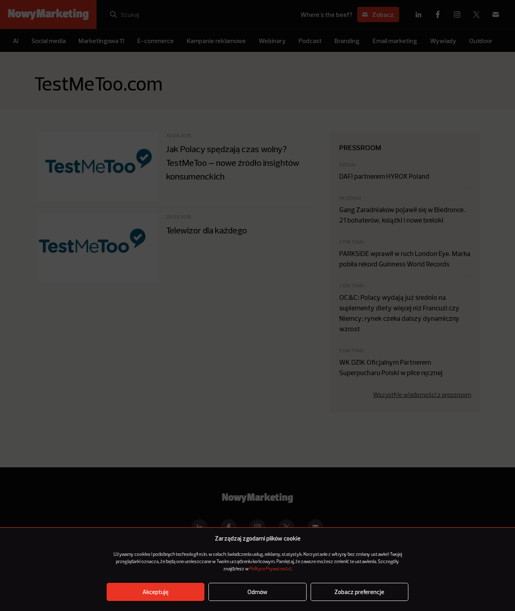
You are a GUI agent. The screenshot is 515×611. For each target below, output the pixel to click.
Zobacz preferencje (359, 592)
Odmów (257, 592)
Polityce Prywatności (270, 569)
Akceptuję (155, 592)
